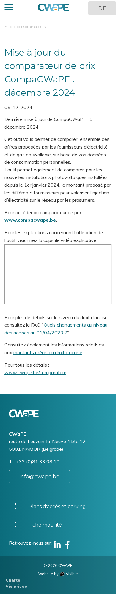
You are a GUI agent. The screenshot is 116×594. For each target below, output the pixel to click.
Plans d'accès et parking (57, 506)
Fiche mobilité (45, 525)
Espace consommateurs (25, 26)
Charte (13, 580)
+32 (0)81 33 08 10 (37, 461)
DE (102, 8)
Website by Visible (58, 573)
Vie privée (16, 586)
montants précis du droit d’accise (47, 352)
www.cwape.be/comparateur (35, 372)
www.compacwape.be (30, 220)
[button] (9, 8)
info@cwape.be (39, 476)
